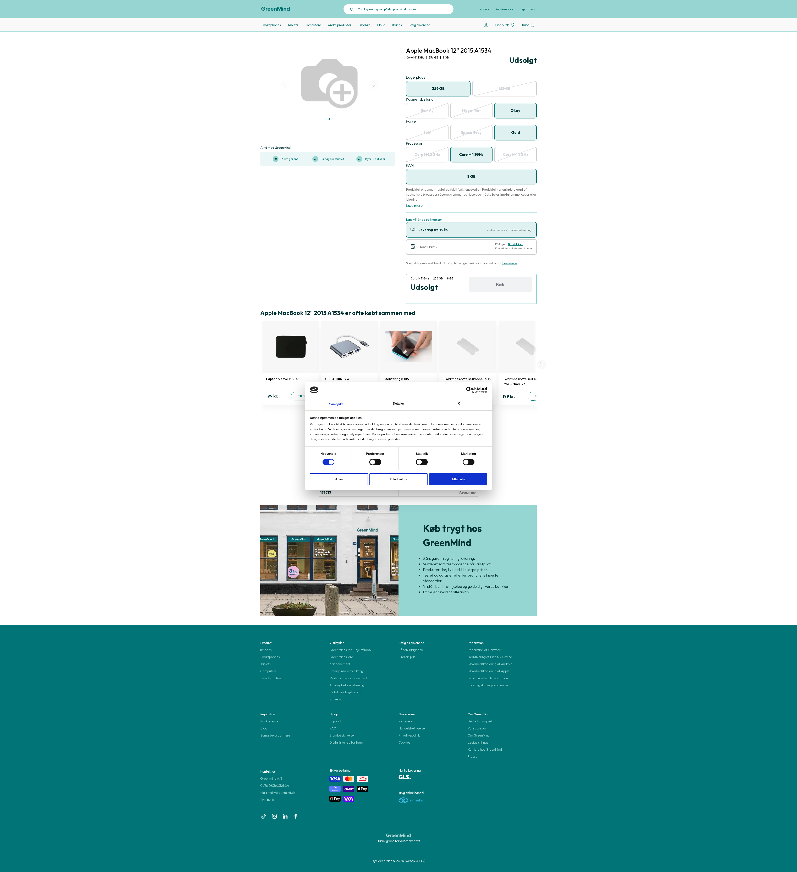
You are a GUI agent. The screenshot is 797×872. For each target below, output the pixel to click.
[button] (329, 119)
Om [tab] (460, 403)
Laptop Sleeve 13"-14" (282, 379)
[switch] (375, 462)
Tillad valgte (398, 479)
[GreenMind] (275, 8)
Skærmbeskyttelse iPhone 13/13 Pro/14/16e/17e (467, 381)
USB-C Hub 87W (337, 379)
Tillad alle (458, 479)
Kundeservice (504, 9)
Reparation (527, 9)
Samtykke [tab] (336, 404)
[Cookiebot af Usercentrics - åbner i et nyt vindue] (469, 390)
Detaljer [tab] (398, 403)
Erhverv (484, 9)
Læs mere (414, 205)
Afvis (339, 479)
